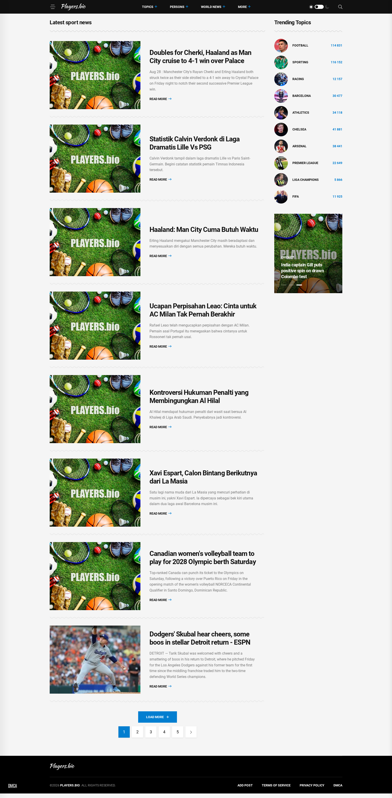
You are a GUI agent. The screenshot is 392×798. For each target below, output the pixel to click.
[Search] (340, 7)
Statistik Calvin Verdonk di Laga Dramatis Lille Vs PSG (194, 143)
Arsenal (299, 146)
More (242, 7)
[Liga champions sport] (281, 180)
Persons (177, 7)
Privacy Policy (312, 785)
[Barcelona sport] (281, 96)
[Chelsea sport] (281, 129)
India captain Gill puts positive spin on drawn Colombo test (302, 270)
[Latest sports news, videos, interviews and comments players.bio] (73, 6)
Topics (147, 7)
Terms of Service (276, 785)
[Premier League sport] (281, 163)
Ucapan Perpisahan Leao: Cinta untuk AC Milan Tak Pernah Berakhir (203, 310)
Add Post (245, 785)
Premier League (305, 163)
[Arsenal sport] (281, 146)
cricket (287, 257)
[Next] (191, 732)
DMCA (337, 785)
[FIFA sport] (281, 196)
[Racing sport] (281, 79)
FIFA (295, 196)
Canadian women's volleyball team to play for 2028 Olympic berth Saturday (202, 558)
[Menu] (53, 7)
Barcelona (301, 96)
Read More (158, 99)
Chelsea (299, 129)
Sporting (300, 62)
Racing (298, 79)
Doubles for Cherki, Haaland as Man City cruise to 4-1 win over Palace (200, 57)
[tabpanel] (308, 253)
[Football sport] (281, 45)
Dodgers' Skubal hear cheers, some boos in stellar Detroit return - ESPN (199, 638)
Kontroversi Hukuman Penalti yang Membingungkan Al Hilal (198, 396)
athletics (300, 112)
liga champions (305, 180)
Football (300, 45)
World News (211, 7)
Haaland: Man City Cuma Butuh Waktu (203, 229)
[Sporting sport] (281, 62)
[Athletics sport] (281, 112)
